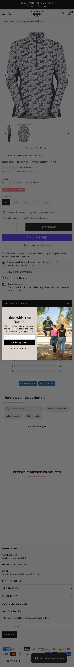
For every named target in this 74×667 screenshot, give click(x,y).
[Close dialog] (69, 309)
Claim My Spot (19, 342)
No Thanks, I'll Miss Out (19, 349)
